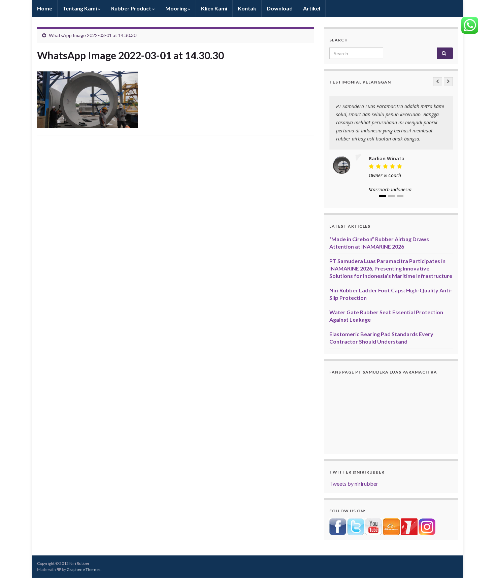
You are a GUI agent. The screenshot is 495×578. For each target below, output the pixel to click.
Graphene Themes (84, 569)
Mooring (176, 8)
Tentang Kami (80, 8)
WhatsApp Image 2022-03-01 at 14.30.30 (92, 35)
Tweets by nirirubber (353, 483)
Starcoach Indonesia (390, 189)
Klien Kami (214, 8)
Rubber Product (131, 8)
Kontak (247, 8)
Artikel (311, 8)
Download (280, 8)
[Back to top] (479, 562)
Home (44, 8)
